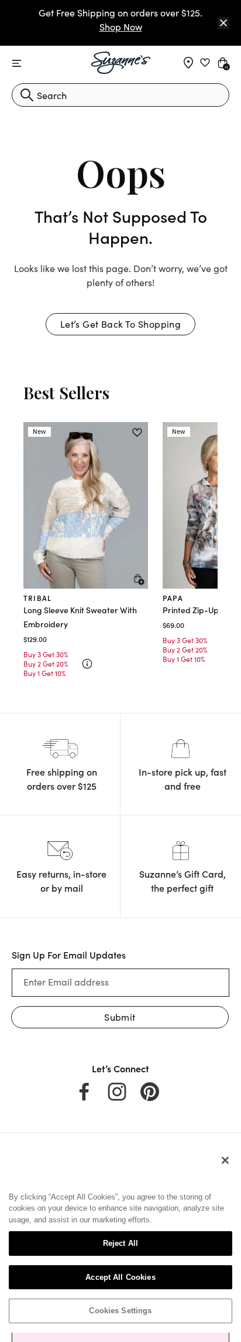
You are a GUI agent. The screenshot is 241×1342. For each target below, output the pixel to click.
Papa (173, 598)
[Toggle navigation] (17, 63)
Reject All (120, 1243)
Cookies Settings (120, 1310)
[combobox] (120, 95)
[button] (120, 324)
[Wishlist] (137, 432)
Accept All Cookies (120, 1277)
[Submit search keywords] (27, 95)
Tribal (37, 598)
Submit (119, 1017)
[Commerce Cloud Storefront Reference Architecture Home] (121, 63)
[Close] (223, 23)
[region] (120, 1240)
